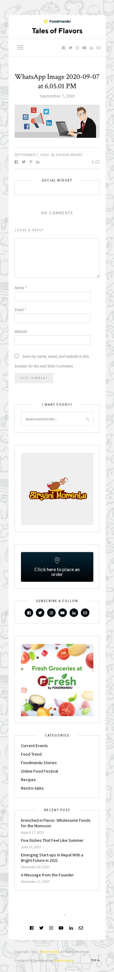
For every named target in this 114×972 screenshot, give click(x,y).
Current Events (34, 745)
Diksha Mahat (69, 154)
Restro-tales (32, 788)
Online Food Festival (39, 771)
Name (20, 287)
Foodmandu (49, 951)
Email (20, 309)
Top (94, 960)
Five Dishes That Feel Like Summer (52, 840)
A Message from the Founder (47, 875)
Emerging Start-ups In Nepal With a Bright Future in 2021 (52, 857)
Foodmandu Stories (39, 762)
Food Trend (31, 754)
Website (21, 331)
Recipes (28, 779)
